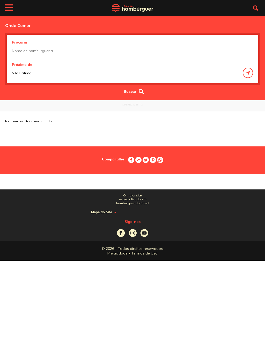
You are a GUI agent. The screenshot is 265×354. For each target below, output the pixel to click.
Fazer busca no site (256, 8)
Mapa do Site (101, 212)
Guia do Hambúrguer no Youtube (144, 233)
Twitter (146, 160)
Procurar (20, 42)
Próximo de (22, 64)
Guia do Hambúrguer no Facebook (121, 233)
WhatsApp (160, 160)
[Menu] (9, 8)
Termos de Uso (144, 253)
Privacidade (117, 253)
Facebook (131, 160)
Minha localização (248, 73)
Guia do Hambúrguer (132, 8)
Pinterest (153, 160)
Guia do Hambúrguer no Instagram (133, 233)
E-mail (138, 160)
